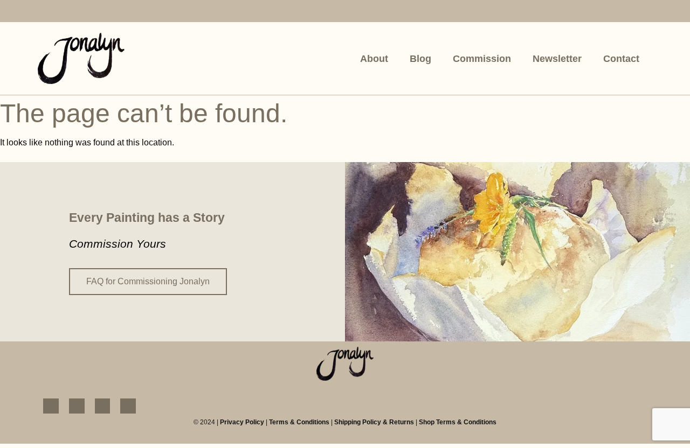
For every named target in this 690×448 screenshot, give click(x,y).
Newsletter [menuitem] (557, 58)
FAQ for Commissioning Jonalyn (148, 281)
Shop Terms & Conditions (457, 422)
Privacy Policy (242, 422)
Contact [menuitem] (621, 58)
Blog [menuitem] (420, 58)
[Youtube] (97, 12)
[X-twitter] (122, 12)
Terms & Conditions (299, 422)
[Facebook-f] (45, 12)
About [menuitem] (374, 58)
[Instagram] (71, 12)
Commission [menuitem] (482, 58)
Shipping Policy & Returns (374, 422)
